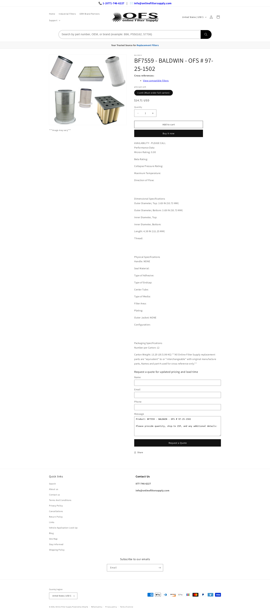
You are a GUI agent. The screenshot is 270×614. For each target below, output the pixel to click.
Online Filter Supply (63, 607)
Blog (51, 533)
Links (51, 522)
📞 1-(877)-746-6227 (111, 3)
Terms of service (126, 607)
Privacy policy (111, 607)
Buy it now (169, 133)
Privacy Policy (56, 505)
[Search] (206, 34)
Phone (138, 401)
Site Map (53, 538)
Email (137, 389)
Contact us (54, 494)
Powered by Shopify (80, 607)
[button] (54, 20)
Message (139, 414)
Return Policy (56, 516)
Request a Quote (178, 442)
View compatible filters (156, 80)
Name (137, 377)
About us (53, 489)
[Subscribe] (159, 567)
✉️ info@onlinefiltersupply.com (151, 3)
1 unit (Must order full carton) (154, 92)
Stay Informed (56, 544)
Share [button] (140, 452)
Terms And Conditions (60, 500)
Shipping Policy (57, 549)
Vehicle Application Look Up (63, 527)
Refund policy (96, 607)
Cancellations (56, 511)
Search (52, 483)
